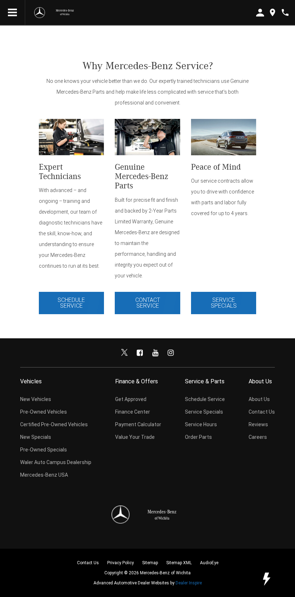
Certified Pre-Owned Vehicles (54, 424)
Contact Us (262, 412)
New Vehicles (35, 399)
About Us (259, 399)
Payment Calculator (138, 424)
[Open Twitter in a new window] (124, 352)
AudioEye (209, 562)
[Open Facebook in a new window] (140, 352)
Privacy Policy (120, 562)
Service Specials (224, 303)
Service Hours (201, 424)
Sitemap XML (179, 562)
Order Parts (198, 437)
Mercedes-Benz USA (44, 475)
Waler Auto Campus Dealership (55, 462)
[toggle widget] (266, 579)
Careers (258, 437)
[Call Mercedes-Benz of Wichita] (285, 12)
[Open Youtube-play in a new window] (155, 352)
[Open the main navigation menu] (12, 12)
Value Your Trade (135, 437)
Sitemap (150, 562)
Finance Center (132, 412)
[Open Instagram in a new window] (170, 352)
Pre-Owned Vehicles (43, 412)
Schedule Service (71, 303)
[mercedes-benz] (39, 12)
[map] (272, 12)
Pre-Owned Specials (43, 450)
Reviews (258, 424)
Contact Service (147, 303)
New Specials (35, 437)
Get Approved (130, 399)
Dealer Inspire (189, 582)
